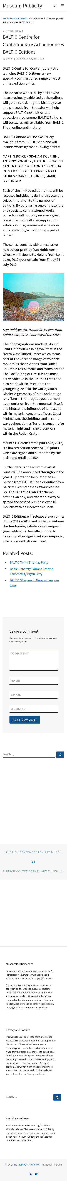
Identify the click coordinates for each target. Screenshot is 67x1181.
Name (15, 680)
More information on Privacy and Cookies (26, 1074)
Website (18, 708)
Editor (9, 58)
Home (6, 18)
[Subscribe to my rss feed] (30, 1174)
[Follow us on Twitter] (36, 1174)
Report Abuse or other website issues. (34, 1003)
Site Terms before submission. (21, 1133)
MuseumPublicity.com (26, 1164)
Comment (20, 653)
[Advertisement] (33, 798)
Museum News (19, 18)
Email (16, 694)
